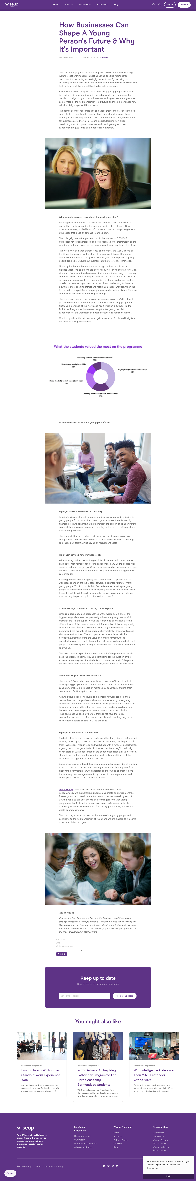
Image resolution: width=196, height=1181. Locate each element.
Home (55, 5)
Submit (61, 954)
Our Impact (102, 5)
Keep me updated (124, 996)
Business (104, 58)
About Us (118, 1136)
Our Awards (158, 1136)
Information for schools (85, 1143)
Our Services (85, 5)
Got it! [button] (168, 1176)
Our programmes (82, 1136)
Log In (170, 5)
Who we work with (83, 1147)
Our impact (79, 1140)
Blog (116, 5)
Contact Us (158, 1133)
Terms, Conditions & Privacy (49, 1166)
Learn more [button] (152, 1168)
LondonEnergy (66, 790)
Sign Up (184, 5)
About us (69, 5)
